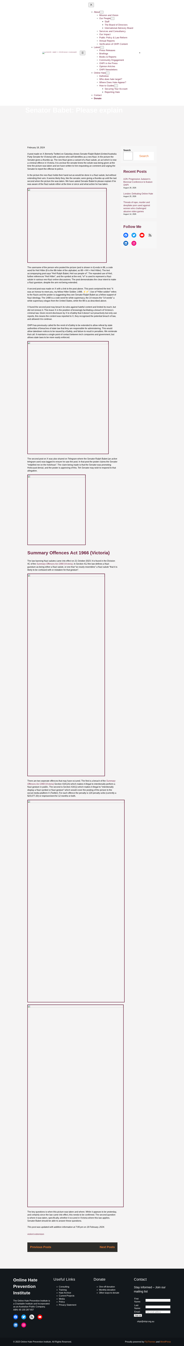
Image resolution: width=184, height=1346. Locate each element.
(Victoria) (55, 564)
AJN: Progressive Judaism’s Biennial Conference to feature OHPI (137, 182)
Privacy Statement (67, 1305)
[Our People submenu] (112, 18)
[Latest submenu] (102, 47)
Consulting (64, 1287)
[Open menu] (82, 53)
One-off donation (107, 1287)
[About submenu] (101, 12)
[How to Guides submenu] (116, 85)
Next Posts (107, 1247)
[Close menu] (91, 5)
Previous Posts (40, 1247)
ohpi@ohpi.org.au (145, 1321)
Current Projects (66, 1296)
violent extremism (35, 1234)
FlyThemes (150, 1342)
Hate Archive (65, 1293)
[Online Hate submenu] (108, 73)
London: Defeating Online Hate (138, 194)
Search (127, 150)
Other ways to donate (109, 1293)
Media (62, 1299)
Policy (62, 1302)
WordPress (165, 1342)
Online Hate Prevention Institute (25, 1286)
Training (63, 1290)
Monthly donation (107, 1290)
